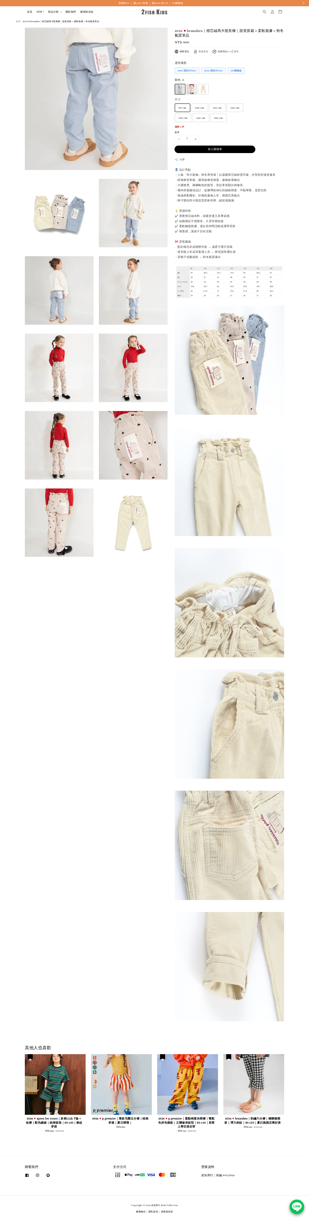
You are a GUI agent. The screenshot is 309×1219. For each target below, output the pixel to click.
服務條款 (141, 1211)
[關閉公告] (303, 3)
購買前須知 (86, 11)
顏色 (179, 80)
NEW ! (40, 11)
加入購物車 (215, 149)
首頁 (29, 11)
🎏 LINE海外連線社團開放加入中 (151, 3)
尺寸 (178, 99)
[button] (264, 12)
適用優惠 (181, 63)
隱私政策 (153, 1211)
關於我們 (71, 11)
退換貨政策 (167, 1211)
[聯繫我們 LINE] (297, 1207)
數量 (177, 132)
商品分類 (53, 11)
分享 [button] (182, 159)
